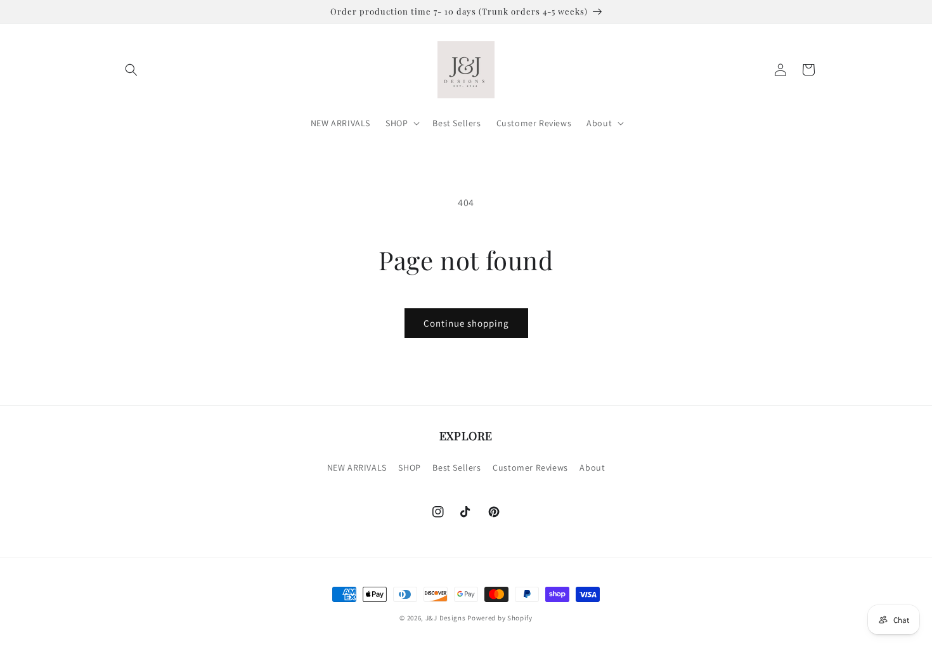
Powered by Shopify (500, 617)
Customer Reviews (530, 467)
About (592, 467)
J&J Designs (445, 617)
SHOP (409, 467)
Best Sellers (456, 467)
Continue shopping (466, 323)
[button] (131, 70)
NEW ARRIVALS (357, 467)
